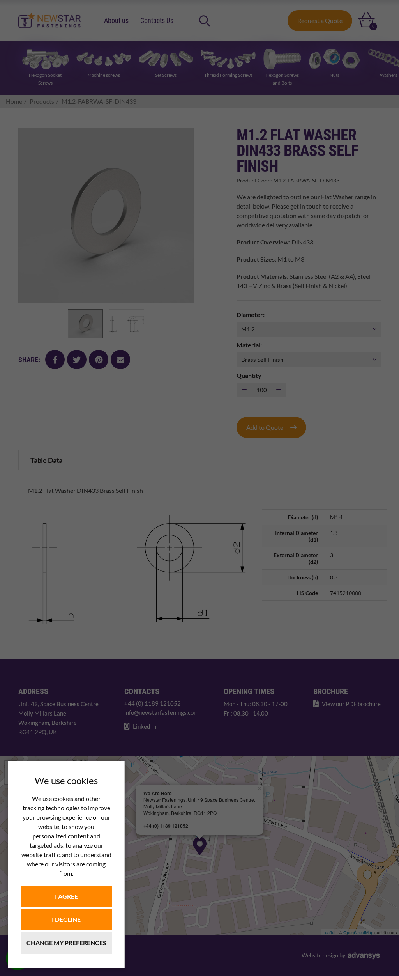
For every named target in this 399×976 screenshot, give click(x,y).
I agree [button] (66, 896)
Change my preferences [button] (66, 942)
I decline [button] (66, 919)
